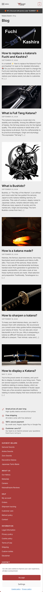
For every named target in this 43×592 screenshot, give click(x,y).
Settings (21, 584)
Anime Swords (7, 451)
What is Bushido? (13, 186)
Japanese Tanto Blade (10, 464)
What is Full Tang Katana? (19, 113)
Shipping (5, 547)
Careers (5, 483)
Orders (4, 502)
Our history (6, 475)
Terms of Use (7, 543)
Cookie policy (16, 589)
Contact (5, 519)
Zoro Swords (7, 456)
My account (6, 498)
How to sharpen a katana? (19, 315)
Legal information (8, 530)
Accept (22, 578)
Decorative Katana (9, 460)
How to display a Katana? (19, 371)
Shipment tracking (9, 507)
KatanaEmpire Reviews (11, 487)
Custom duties (7, 551)
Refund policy (7, 515)
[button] (39, 4)
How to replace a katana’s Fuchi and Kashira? (19, 54)
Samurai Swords (8, 447)
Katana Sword (6, 16)
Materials (5, 479)
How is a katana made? (17, 250)
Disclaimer (6, 556)
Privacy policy (27, 589)
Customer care (7, 511)
